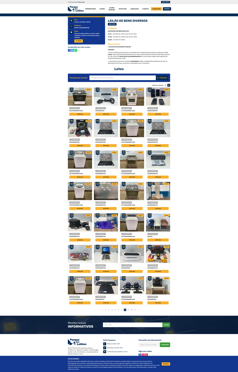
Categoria (77, 25)
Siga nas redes (145, 351)
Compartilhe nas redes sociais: (79, 47)
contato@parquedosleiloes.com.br (117, 351)
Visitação (112, 28)
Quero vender (165, 2)
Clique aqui (81, 2)
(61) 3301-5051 (115, 344)
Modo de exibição (157, 85)
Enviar (166, 325)
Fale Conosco (109, 340)
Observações (114, 44)
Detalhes (80, 114)
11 (134, 310)
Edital (76, 31)
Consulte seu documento (150, 340)
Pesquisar (163, 78)
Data (75, 20)
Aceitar (166, 364)
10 (131, 310)
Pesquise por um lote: (79, 78)
